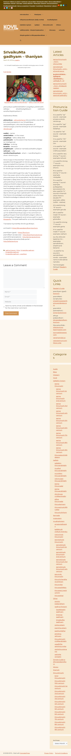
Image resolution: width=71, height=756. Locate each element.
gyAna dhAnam (28, 3)
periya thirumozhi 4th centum (61, 413)
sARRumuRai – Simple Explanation (32, 30)
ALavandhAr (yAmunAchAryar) (15, 102)
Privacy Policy (48, 753)
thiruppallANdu (60, 587)
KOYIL (10, 27)
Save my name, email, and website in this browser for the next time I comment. (24, 307)
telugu (55, 667)
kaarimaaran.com (59, 330)
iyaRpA (37, 25)
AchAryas (24, 1)
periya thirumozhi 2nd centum (61, 398)
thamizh (56, 670)
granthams (6, 3)
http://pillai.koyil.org (10, 241)
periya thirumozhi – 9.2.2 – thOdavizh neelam (60, 86)
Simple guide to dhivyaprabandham (32, 35)
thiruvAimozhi (48, 25)
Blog (55, 372)
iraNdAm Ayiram (25, 25)
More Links (57, 343)
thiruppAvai (59, 595)
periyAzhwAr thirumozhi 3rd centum (61, 562)
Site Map (19, 3)
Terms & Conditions (61, 753)
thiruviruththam (61, 512)
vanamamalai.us (59, 338)
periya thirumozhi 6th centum (61, 428)
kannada (56, 515)
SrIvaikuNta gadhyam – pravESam (16, 254)
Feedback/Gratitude (9, 6)
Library (54, 6)
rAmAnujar (7, 129)
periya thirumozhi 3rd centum (61, 406)
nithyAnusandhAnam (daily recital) (32, 20)
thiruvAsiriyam (60, 504)
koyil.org (56, 293)
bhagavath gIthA (42, 1)
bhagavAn (7, 219)
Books (13, 3)
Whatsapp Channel (40, 3)
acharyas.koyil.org (59, 313)
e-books (62, 30)
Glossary (52, 30)
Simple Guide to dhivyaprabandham (59, 662)
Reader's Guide (59, 288)
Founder (32, 6)
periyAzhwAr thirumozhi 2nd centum (61, 554)
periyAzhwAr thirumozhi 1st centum (61, 547)
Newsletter (47, 6)
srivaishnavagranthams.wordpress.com (60, 303)
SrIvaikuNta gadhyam (27, 250)
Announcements (52, 3)
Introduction (24, 14)
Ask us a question (23, 6)
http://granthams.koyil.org (32, 235)
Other (18, 250)
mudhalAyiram (52, 20)
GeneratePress (25, 753)
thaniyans (37, 14)
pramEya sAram (60, 628)
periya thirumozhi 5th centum (61, 421)
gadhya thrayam (10, 250)
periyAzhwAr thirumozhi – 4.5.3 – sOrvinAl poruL (60, 69)
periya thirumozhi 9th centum (61, 450)
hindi (55, 378)
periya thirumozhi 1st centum (61, 391)
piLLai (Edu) (32, 1)
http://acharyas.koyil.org (31, 237)
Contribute (39, 6)
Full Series (7, 72)
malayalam (57, 518)
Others (58, 25)
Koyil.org (6, 1)
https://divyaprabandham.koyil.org (25, 228)
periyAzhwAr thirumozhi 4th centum (61, 569)
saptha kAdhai (60, 631)
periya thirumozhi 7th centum (61, 435)
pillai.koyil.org (58, 327)
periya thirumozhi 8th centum (61, 443)
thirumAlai (59, 584)
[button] (20, 40)
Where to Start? (15, 1)
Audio (55, 369)
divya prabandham (55, 1)
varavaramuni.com (60, 341)
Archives (56, 740)
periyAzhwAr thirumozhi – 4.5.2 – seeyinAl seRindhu (60, 93)
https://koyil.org (24, 232)
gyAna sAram (60, 625)
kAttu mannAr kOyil (36, 102)
